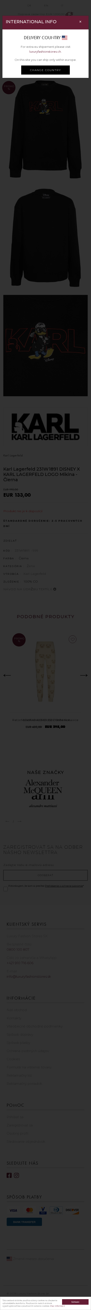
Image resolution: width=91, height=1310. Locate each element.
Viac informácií (57, 1306)
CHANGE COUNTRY (45, 70)
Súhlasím (75, 1301)
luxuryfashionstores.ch (45, 51)
